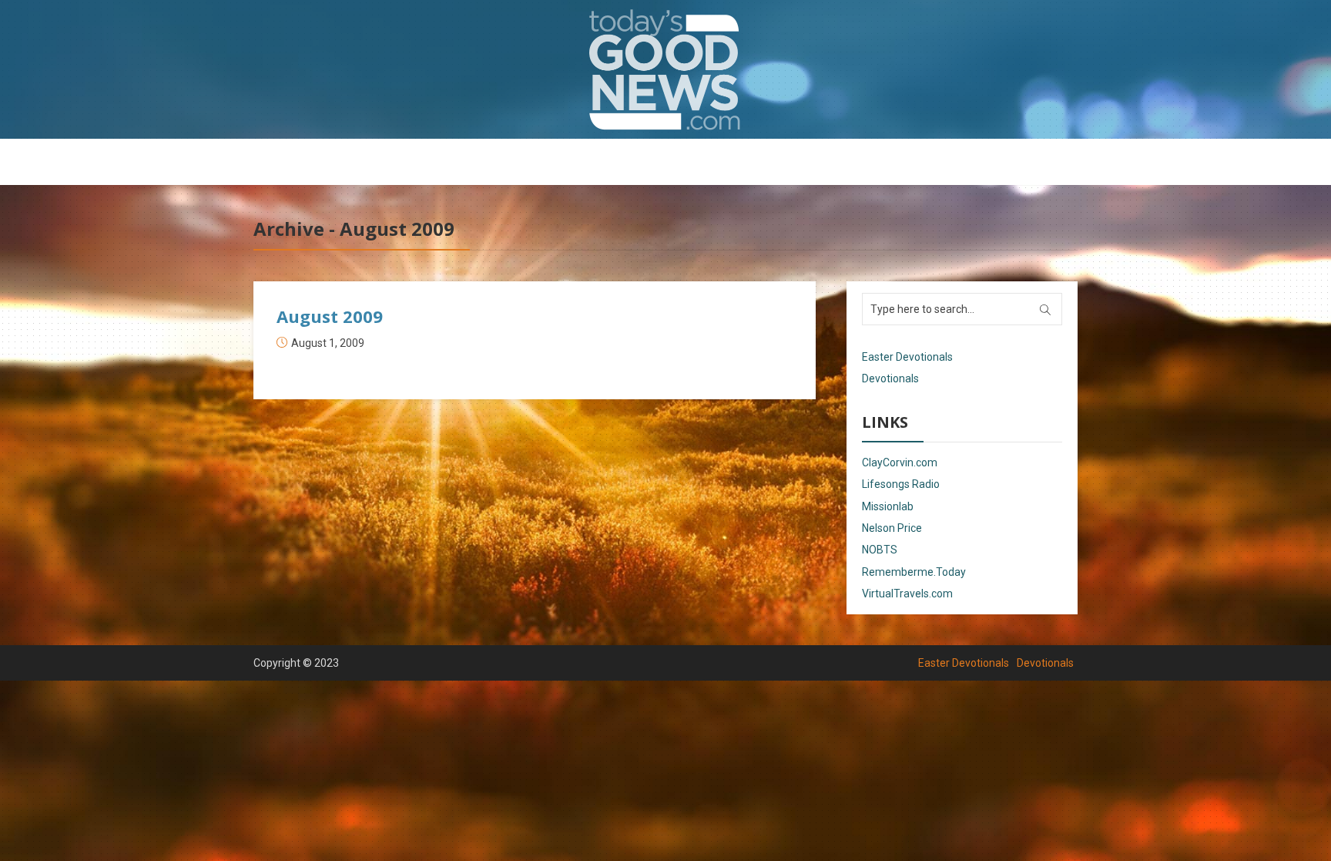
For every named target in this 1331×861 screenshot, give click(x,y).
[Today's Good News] (665, 69)
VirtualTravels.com (907, 593)
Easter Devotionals (604, 162)
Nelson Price (892, 528)
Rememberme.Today (914, 572)
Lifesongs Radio (901, 484)
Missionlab (888, 506)
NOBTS (879, 549)
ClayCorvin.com (899, 462)
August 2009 (330, 316)
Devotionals (708, 162)
